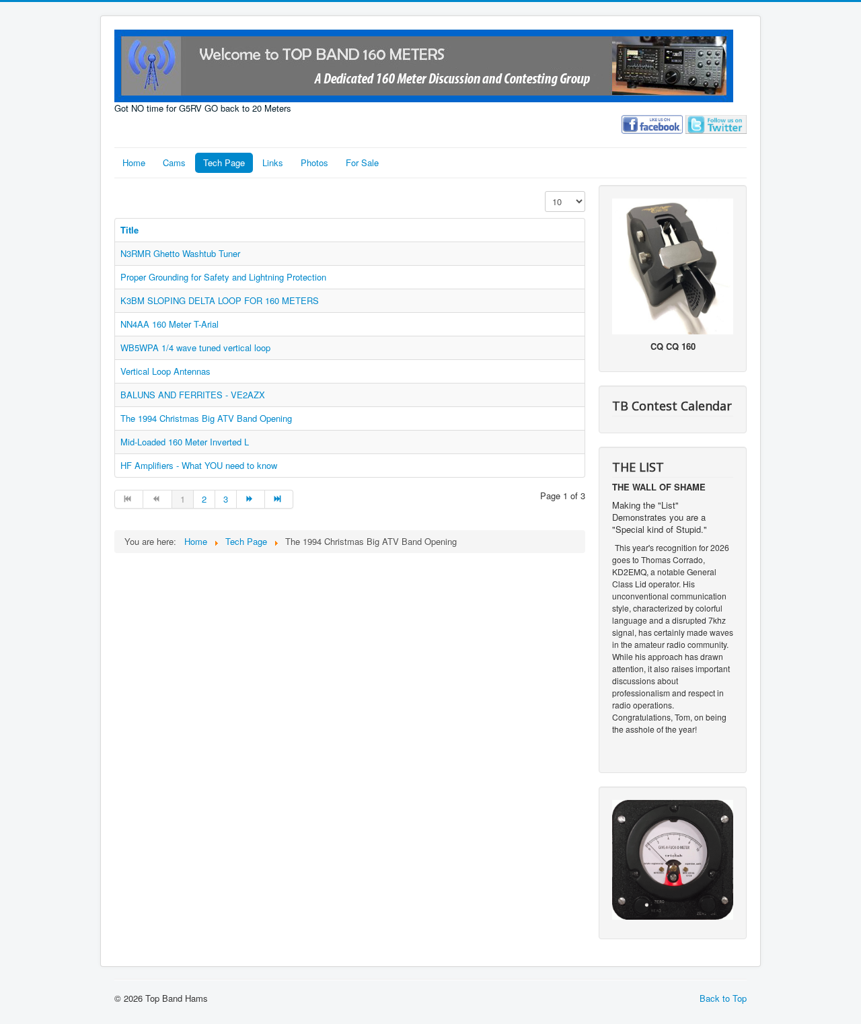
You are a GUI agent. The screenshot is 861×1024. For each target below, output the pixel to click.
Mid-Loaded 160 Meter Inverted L (184, 441)
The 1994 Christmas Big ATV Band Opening (206, 418)
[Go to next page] (251, 499)
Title (129, 229)
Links (272, 162)
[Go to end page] (279, 499)
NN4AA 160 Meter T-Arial (169, 324)
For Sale (362, 162)
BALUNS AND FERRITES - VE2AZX (192, 394)
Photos (314, 162)
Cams (174, 162)
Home (133, 162)
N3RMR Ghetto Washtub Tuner (180, 253)
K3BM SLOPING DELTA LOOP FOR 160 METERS (219, 300)
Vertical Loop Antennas (165, 371)
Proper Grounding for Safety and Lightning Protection (223, 276)
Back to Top (723, 998)
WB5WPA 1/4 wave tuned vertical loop (195, 347)
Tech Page (224, 162)
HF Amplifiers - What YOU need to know (198, 465)
